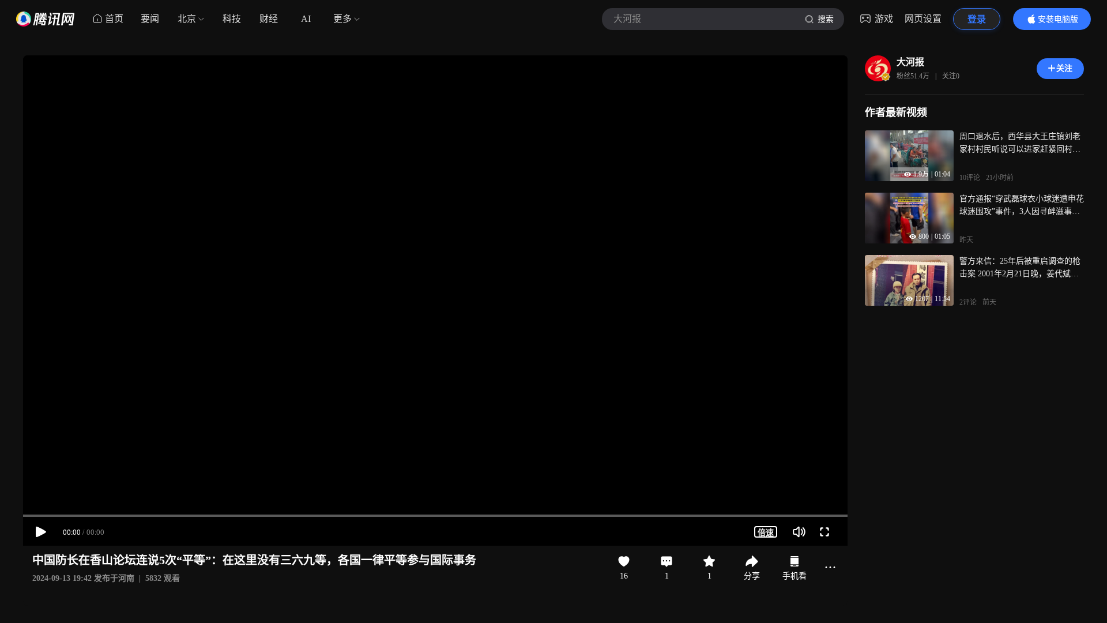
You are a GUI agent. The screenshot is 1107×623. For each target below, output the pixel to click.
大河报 (910, 62)
